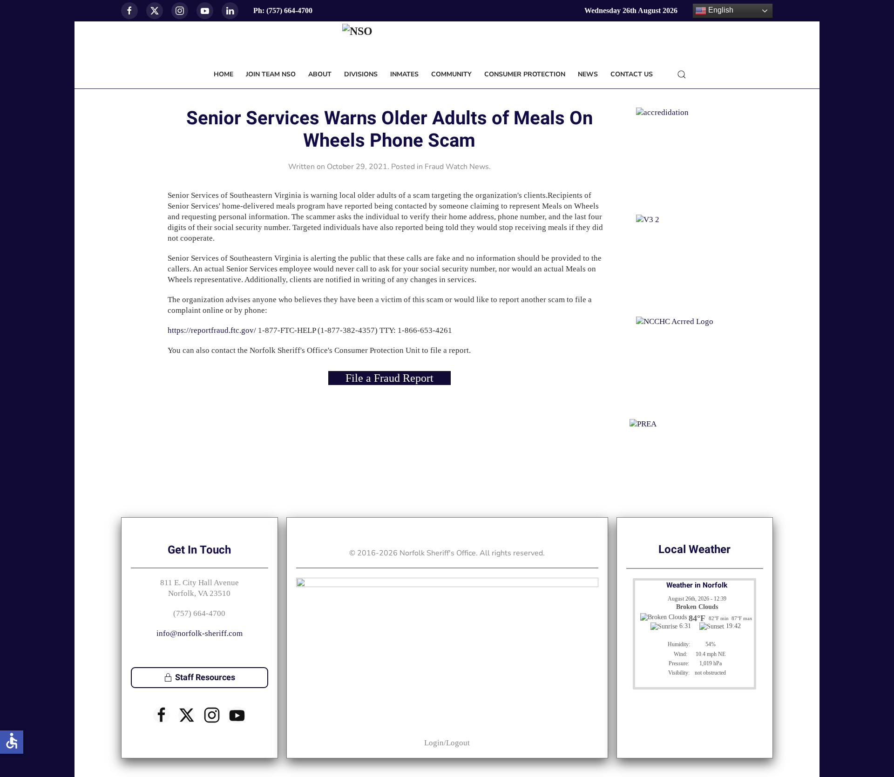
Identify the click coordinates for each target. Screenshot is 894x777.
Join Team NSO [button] (271, 74)
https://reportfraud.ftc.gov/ (212, 330)
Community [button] (451, 74)
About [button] (320, 74)
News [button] (588, 74)
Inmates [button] (404, 74)
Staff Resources (205, 677)
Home (223, 74)
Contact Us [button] (631, 74)
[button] (681, 74)
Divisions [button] (361, 74)
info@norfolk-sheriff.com (199, 633)
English (719, 10)
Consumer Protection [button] (524, 74)
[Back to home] (447, 42)
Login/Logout (447, 742)
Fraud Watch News (457, 167)
